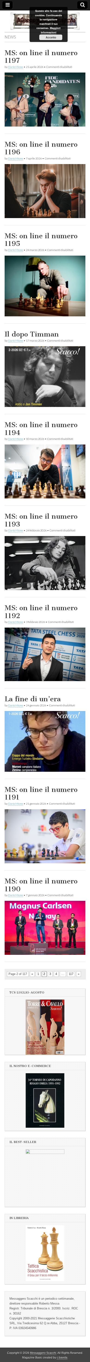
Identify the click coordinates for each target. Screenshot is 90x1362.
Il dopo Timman (32, 334)
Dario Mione (15, 67)
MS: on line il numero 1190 (41, 885)
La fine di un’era (33, 699)
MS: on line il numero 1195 (41, 240)
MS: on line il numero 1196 (41, 148)
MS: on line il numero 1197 (41, 57)
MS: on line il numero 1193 (41, 520)
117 (71, 974)
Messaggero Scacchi (43, 1353)
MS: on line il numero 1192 (41, 612)
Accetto (51, 37)
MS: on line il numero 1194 (41, 429)
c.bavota (62, 1357)
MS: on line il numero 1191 (41, 793)
